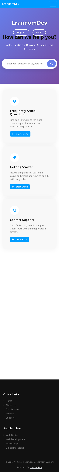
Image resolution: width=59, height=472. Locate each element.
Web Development (15, 439)
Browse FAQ (22, 133)
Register (21, 32)
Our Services (12, 409)
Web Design (12, 435)
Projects (10, 413)
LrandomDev (10, 4)
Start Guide (22, 186)
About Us (11, 405)
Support (10, 417)
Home (9, 400)
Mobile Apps (12, 443)
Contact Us (21, 239)
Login (39, 32)
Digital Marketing (15, 447)
